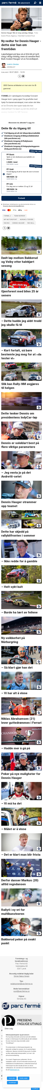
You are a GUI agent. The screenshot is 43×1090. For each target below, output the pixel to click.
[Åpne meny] (40, 3)
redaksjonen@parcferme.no (21, 984)
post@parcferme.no (22, 991)
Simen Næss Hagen (21, 976)
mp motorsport (10, 219)
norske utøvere (26, 219)
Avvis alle (12, 1078)
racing (7, 223)
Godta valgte (24, 1078)
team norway (19, 216)
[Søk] (35, 3)
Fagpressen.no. (14, 1070)
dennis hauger (18, 223)
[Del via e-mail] (23, 76)
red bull (31, 223)
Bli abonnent (24, 3)
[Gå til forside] (9, 3)
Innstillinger (35, 1088)
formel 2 (7, 216)
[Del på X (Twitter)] (19, 76)
